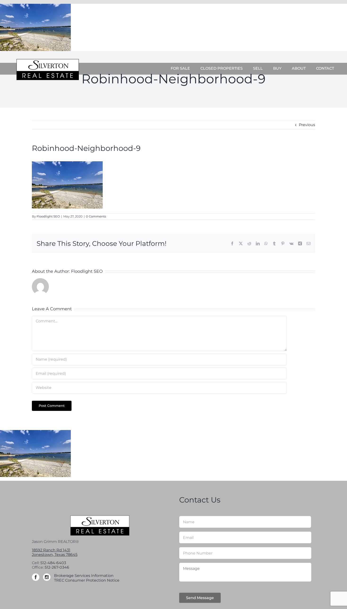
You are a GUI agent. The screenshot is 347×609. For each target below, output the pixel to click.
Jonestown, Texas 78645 (54, 554)
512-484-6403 (53, 563)
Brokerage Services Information (84, 575)
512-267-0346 (57, 567)
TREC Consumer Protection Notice (86, 580)
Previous (307, 125)
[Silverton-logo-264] (48, 61)
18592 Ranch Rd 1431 (51, 550)
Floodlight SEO (48, 216)
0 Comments (96, 216)
